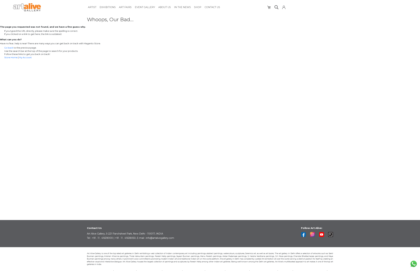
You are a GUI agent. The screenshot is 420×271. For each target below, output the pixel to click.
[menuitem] (92, 7)
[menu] (154, 7)
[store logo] (27, 7)
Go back (8, 47)
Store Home (11, 57)
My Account (25, 57)
